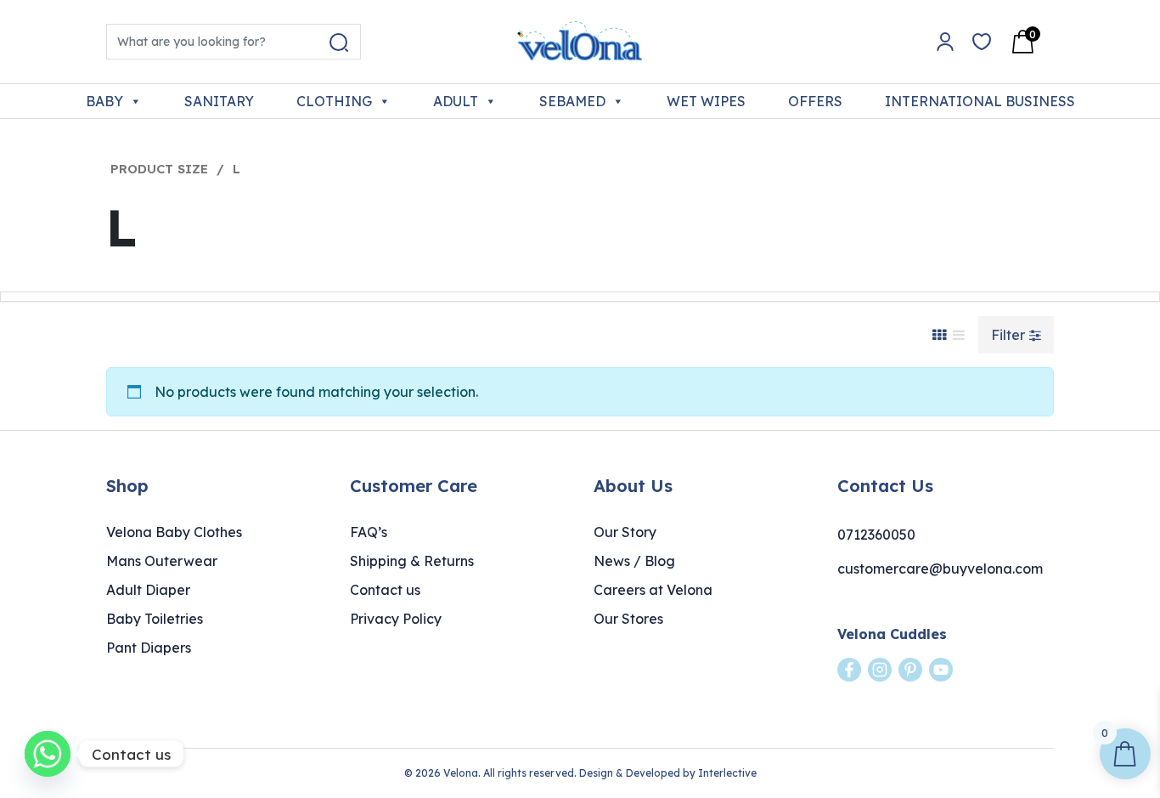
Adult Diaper (148, 589)
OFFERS (815, 101)
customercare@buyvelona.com (940, 568)
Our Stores (628, 618)
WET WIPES (706, 101)
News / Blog (634, 560)
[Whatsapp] (47, 754)
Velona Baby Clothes (174, 532)
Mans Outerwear (161, 560)
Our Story (625, 532)
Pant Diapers (148, 647)
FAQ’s (368, 532)
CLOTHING (334, 101)
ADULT (455, 101)
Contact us (385, 589)
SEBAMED (572, 101)
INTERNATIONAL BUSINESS (980, 101)
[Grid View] (939, 334)
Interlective (727, 773)
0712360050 (876, 534)
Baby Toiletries (154, 618)
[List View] (959, 334)
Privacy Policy (396, 618)
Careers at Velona (653, 589)
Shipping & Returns (412, 560)
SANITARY (219, 101)
